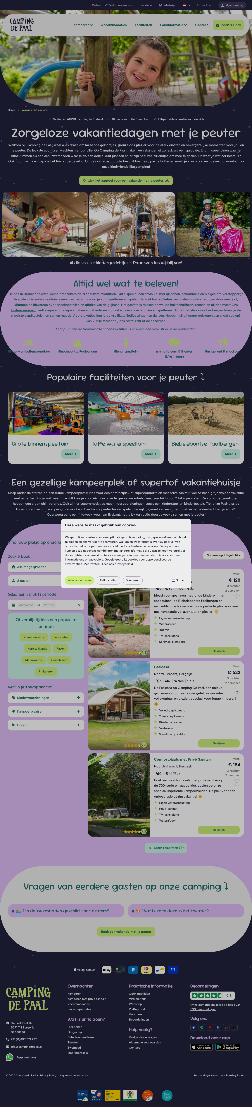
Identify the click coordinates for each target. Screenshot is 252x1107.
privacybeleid (94, 559)
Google (110, 559)
